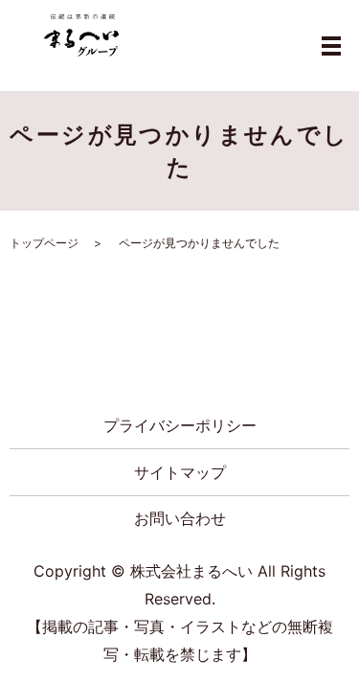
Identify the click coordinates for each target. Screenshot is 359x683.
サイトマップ (180, 472)
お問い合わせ (180, 518)
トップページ (44, 243)
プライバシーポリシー (180, 425)
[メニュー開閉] (331, 46)
